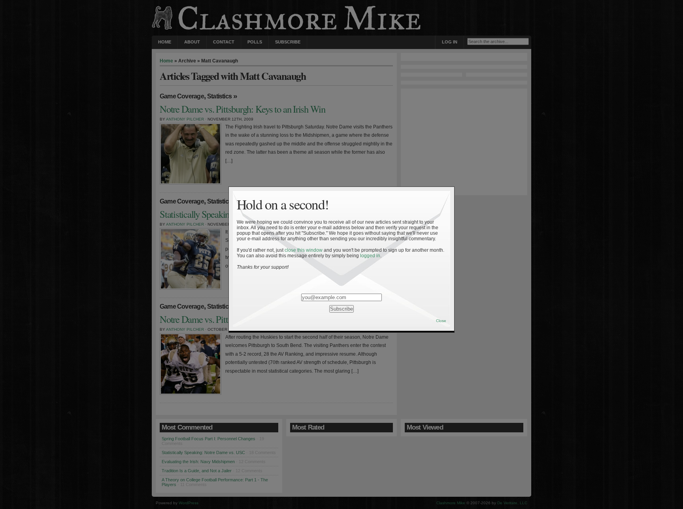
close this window (304, 250)
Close (441, 321)
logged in (370, 255)
